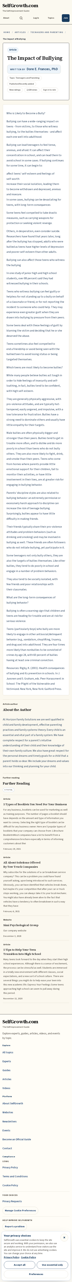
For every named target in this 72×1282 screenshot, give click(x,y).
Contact (7, 1148)
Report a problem (15, 1226)
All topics (7, 1052)
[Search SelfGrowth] (21, 18)
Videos (6, 1088)
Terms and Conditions (15, 1176)
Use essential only (52, 1265)
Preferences (36, 1274)
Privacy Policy (10, 1167)
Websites (7, 1112)
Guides (6, 1070)
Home (6, 32)
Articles (20, 32)
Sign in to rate (49, 89)
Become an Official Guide (16, 1139)
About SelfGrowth (12, 1103)
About (6, 17)
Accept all (19, 1265)
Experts (6, 1061)
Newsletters (9, 1121)
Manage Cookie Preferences (20, 1210)
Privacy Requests (12, 1201)
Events (6, 1130)
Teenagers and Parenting (46, 32)
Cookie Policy (10, 1185)
